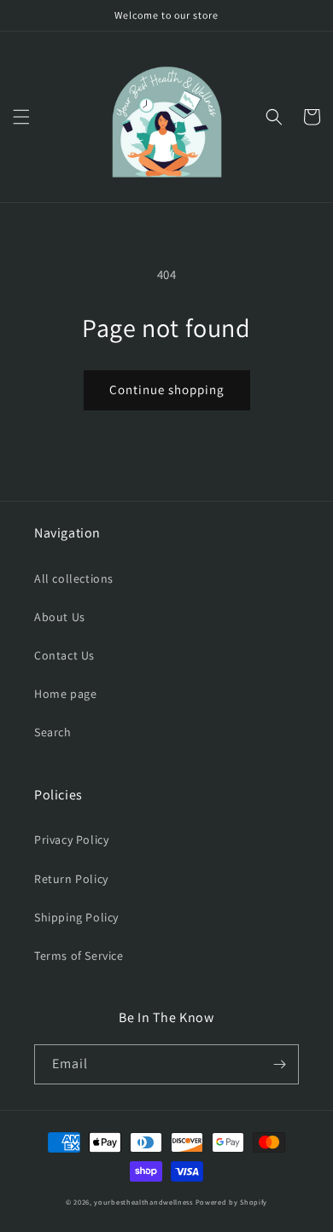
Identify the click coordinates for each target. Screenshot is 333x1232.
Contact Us (64, 655)
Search (53, 732)
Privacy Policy (71, 839)
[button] (21, 117)
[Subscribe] (279, 1064)
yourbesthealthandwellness (143, 1201)
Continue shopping (167, 389)
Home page (65, 693)
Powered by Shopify (232, 1201)
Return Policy (71, 878)
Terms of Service (79, 955)
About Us (59, 617)
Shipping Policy (76, 917)
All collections (74, 578)
